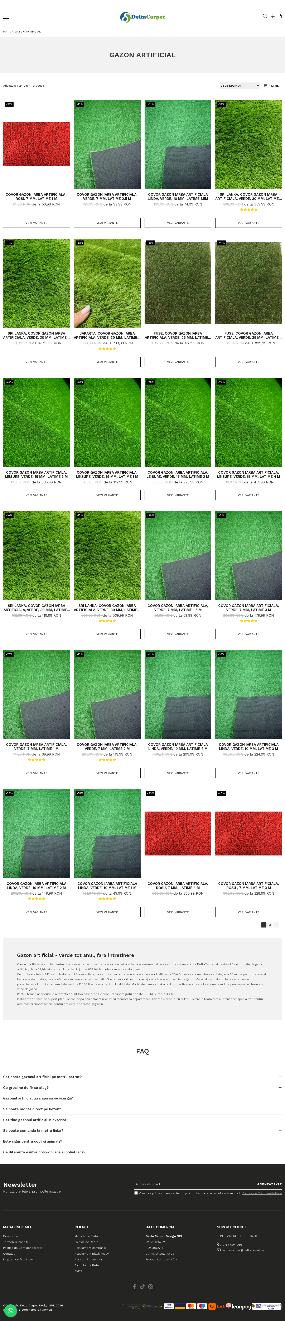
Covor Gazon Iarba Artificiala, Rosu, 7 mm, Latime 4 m (178, 885)
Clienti (81, 1227)
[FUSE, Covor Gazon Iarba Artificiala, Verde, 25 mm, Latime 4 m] (248, 283)
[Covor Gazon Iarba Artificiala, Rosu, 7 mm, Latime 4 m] (178, 833)
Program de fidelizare (18, 1259)
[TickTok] (142, 1287)
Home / (8, 31)
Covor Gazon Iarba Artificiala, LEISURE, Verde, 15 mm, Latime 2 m (177, 474)
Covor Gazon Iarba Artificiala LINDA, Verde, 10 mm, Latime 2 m (36, 885)
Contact (9, 1253)
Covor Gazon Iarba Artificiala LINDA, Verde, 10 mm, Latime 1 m (107, 885)
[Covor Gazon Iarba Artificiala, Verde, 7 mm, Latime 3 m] (248, 555)
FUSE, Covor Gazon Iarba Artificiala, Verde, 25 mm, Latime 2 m (178, 335)
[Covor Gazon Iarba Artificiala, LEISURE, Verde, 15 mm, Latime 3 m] (36, 422)
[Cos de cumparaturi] (279, 16)
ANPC (78, 1271)
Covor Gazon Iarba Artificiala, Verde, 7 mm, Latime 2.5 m (107, 196)
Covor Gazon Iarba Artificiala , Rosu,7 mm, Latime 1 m (36, 196)
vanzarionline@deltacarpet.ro (243, 1250)
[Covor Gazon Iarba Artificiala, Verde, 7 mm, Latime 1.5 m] (178, 555)
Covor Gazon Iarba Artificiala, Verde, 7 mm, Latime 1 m (36, 746)
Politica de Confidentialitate (262, 1193)
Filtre (273, 85)
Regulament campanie (90, 1247)
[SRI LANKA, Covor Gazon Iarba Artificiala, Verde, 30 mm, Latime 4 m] (36, 283)
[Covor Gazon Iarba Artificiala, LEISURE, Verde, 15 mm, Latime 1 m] (107, 422)
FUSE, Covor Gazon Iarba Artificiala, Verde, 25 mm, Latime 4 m (248, 335)
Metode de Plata (86, 1236)
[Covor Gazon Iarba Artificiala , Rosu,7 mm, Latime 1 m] (36, 144)
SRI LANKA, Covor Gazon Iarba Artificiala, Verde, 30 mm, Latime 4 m (36, 335)
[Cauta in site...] (265, 16)
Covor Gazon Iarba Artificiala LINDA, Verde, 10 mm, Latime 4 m (178, 746)
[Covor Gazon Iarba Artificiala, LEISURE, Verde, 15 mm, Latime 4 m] (248, 422)
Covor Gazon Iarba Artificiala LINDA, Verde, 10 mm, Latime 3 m (249, 746)
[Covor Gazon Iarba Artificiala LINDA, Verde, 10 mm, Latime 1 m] (107, 833)
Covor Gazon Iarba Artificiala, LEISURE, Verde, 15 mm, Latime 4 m (248, 474)
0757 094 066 (232, 1244)
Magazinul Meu (18, 1227)
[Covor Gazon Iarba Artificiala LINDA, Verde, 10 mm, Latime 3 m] (248, 694)
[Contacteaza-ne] (273, 16)
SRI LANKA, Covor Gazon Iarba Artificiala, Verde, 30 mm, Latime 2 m (248, 196)
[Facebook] (134, 1287)
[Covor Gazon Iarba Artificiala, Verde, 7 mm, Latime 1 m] (36, 694)
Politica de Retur (86, 1242)
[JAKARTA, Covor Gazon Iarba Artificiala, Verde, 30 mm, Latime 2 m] (107, 283)
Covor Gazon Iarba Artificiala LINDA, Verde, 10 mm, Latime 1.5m (178, 196)
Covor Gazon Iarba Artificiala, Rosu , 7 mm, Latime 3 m (248, 885)
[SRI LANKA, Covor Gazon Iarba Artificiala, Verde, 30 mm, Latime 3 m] (107, 555)
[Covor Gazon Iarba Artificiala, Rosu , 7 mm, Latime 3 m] (248, 833)
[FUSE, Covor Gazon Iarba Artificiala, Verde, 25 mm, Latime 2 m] (178, 283)
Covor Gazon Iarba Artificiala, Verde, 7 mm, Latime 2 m (107, 746)
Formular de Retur (87, 1265)
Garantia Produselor (88, 1259)
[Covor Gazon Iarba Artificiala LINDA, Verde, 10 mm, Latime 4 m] (178, 694)
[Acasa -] (142, 17)
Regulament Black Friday (91, 1253)
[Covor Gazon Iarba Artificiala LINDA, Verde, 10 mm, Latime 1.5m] (178, 144)
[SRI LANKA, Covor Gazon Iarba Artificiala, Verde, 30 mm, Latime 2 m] (248, 144)
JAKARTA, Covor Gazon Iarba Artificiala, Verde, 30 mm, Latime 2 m (107, 335)
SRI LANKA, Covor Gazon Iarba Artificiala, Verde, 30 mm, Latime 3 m (107, 608)
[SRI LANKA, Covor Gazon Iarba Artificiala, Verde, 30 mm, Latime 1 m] (36, 555)
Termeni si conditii (16, 1242)
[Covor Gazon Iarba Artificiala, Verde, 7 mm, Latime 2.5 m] (107, 144)
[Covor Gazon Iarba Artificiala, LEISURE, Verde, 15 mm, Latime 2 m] (178, 422)
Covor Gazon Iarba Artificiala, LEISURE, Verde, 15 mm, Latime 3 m (36, 474)
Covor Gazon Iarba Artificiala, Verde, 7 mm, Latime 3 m (248, 608)
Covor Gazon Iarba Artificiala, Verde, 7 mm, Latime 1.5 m (178, 608)
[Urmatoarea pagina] (276, 925)
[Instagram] (150, 1287)
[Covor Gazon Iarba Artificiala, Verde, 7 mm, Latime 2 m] (107, 694)
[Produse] (6, 20)
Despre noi (11, 1236)
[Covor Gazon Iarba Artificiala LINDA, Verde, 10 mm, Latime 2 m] (36, 833)
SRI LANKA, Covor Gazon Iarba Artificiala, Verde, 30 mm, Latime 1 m (36, 608)
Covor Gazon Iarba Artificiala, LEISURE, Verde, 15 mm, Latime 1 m (107, 474)
